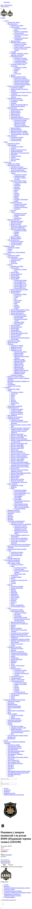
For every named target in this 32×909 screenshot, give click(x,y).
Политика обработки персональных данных (17, 888)
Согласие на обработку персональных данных (17, 892)
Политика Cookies (9, 889)
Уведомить (4, 851)
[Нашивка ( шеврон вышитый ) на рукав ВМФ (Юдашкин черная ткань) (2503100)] (3, 828)
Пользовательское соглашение (13, 891)
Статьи (6, 884)
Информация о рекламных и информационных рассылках (12, 894)
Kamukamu (8, 854)
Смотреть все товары (14, 22)
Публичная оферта (9, 897)
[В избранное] (1, 853)
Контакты (7, 2)
